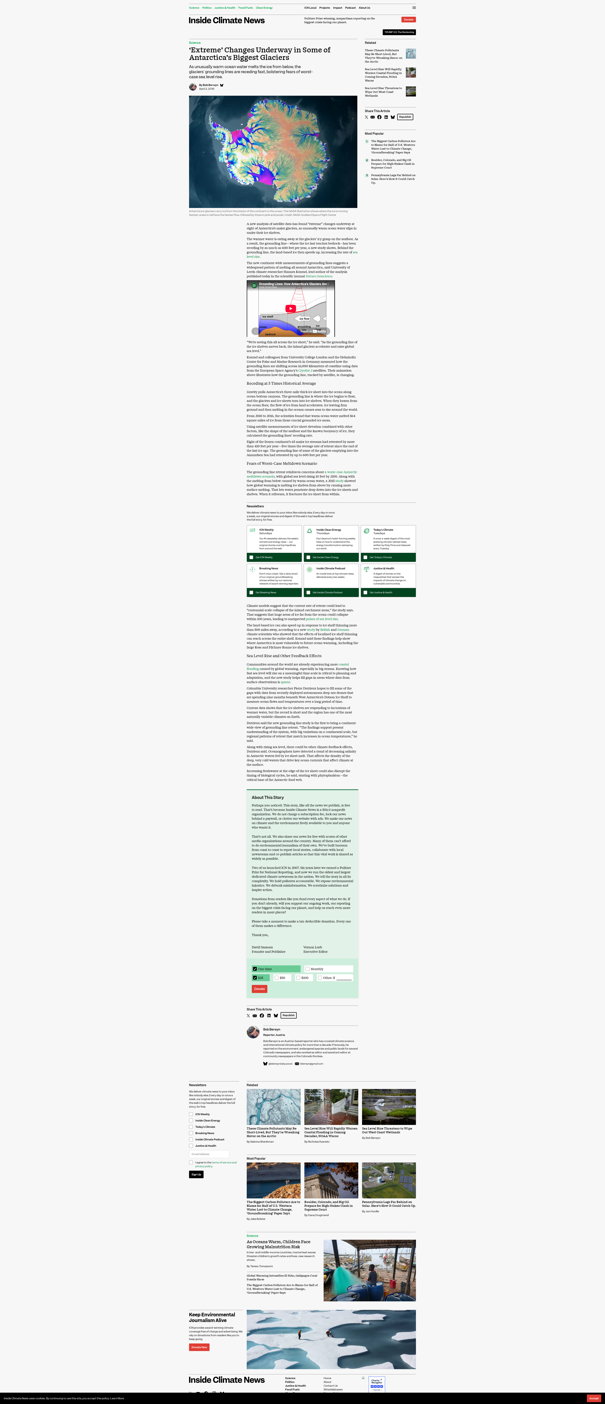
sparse (285, 682)
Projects (324, 7)
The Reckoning (399, 32)
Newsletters (255, 506)
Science (194, 7)
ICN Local (310, 7)
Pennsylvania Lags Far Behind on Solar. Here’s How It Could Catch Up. (393, 179)
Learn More (117, 1398)
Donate (408, 19)
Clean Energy (264, 7)
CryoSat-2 (305, 370)
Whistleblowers (333, 1389)
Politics (207, 7)
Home (327, 1378)
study (339, 481)
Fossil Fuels (245, 7)
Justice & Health (225, 7)
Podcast (350, 7)
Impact (337, 7)
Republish (405, 117)
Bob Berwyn (210, 85)
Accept (594, 1398)
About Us (364, 7)
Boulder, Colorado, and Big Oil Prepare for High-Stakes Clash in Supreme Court (393, 164)
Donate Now (199, 1347)
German (343, 629)
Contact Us (331, 1385)
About (327, 1382)
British (325, 629)
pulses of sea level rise (321, 619)
